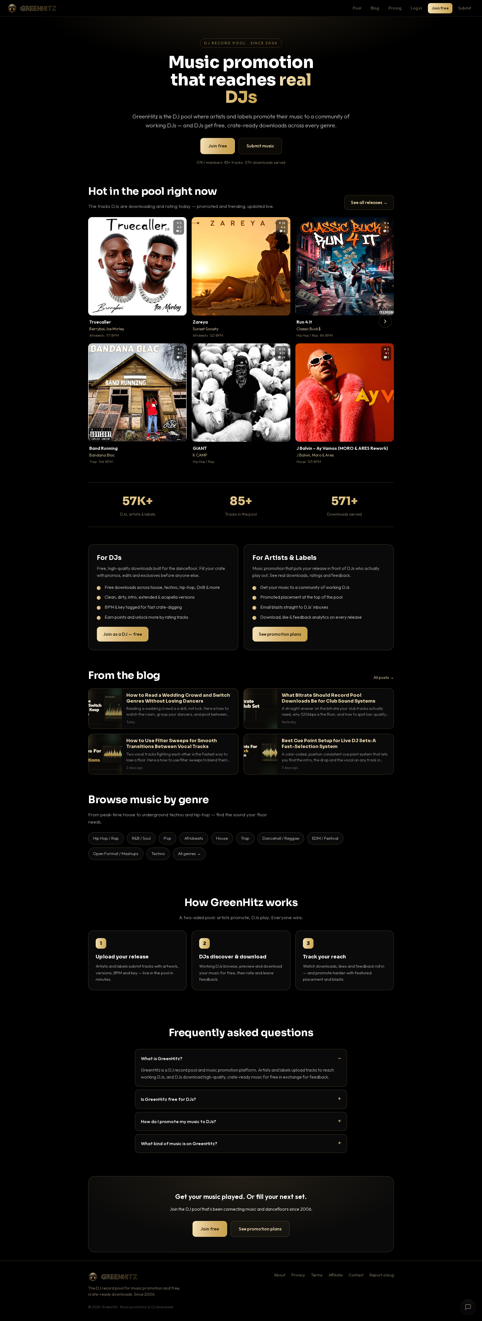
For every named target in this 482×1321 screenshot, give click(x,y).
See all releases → (369, 202)
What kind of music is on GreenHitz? (179, 1143)
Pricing (395, 8)
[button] (178, 307)
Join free (440, 8)
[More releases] (385, 321)
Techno (158, 853)
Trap (245, 838)
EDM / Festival (325, 838)
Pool (357, 8)
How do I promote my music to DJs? (178, 1121)
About (279, 1275)
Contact (356, 1275)
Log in (416, 8)
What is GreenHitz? (161, 1058)
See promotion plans (280, 634)
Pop (167, 838)
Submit (464, 8)
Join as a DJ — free (122, 634)
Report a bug (382, 1275)
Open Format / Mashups (115, 853)
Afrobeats (193, 838)
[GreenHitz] (32, 8)
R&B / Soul (141, 838)
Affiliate (336, 1275)
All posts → (383, 677)
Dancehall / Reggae (280, 838)
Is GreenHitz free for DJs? (168, 1099)
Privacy (298, 1275)
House (222, 838)
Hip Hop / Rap (106, 838)
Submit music (260, 146)
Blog (375, 8)
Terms (316, 1275)
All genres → (189, 853)
